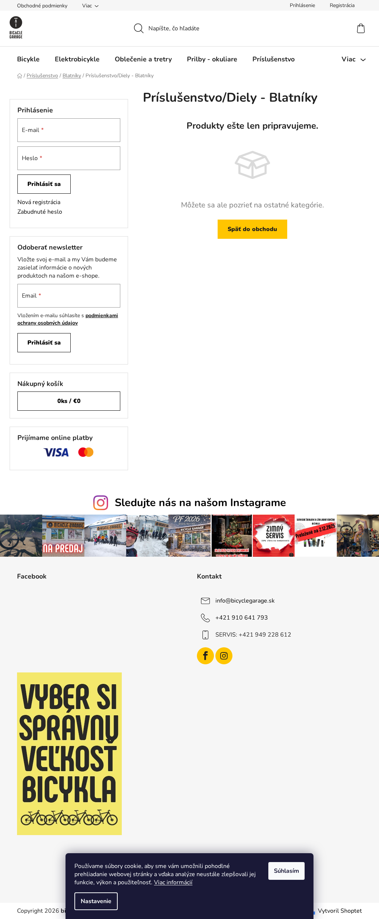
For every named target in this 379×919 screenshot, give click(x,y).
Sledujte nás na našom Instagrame (200, 502)
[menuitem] (28, 59)
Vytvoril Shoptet (340, 911)
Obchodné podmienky (42, 5)
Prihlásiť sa (44, 184)
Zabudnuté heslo (39, 212)
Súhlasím (286, 871)
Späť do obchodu (252, 229)
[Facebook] (205, 655)
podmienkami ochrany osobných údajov (67, 319)
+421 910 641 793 (241, 618)
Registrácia (342, 5)
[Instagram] (223, 655)
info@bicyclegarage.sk (245, 601)
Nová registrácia (38, 202)
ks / (69, 401)
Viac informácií (173, 882)
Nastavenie (96, 901)
